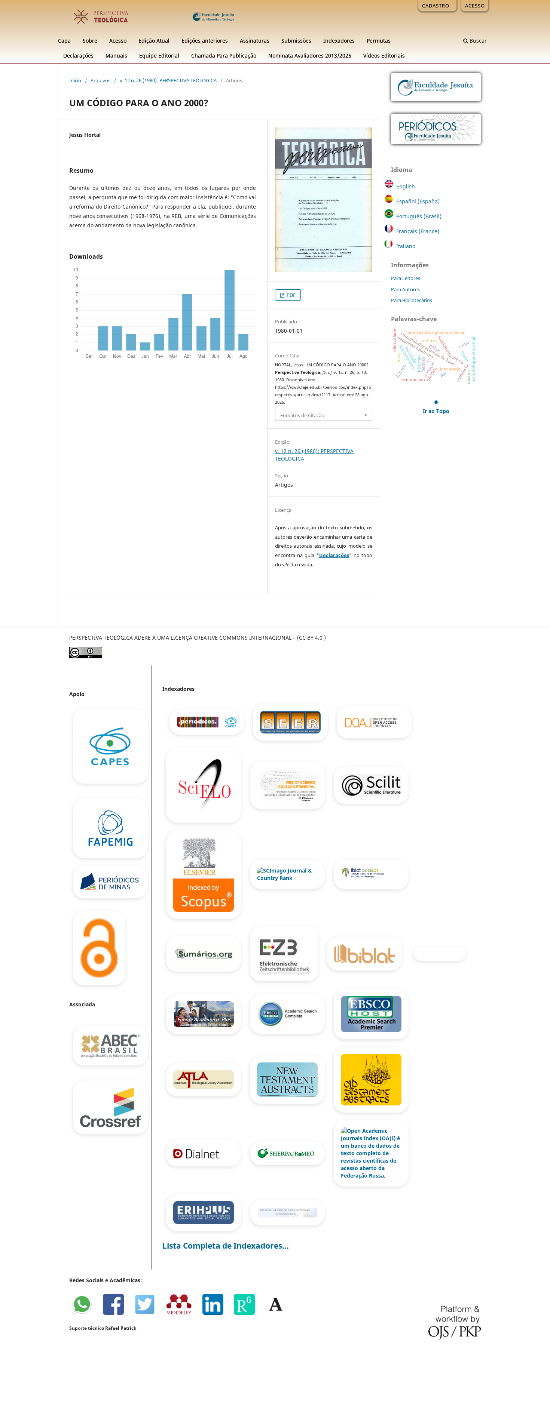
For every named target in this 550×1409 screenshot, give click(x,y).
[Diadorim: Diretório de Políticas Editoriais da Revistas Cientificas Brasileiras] (439, 953)
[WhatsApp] (85, 1313)
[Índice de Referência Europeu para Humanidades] (204, 1211)
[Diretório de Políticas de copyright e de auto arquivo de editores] (288, 1152)
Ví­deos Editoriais (384, 55)
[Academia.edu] (279, 1313)
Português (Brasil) (418, 216)
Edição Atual (153, 40)
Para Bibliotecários (411, 300)
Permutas (379, 40)
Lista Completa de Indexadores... (225, 1245)
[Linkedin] (216, 1313)
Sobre (90, 40)
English (405, 186)
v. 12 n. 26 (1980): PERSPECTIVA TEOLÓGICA (168, 80)
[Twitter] (148, 1313)
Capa (64, 40)
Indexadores (339, 40)
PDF (290, 295)
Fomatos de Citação (302, 415)
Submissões (296, 40)
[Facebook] (117, 1313)
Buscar (477, 40)
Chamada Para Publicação (223, 55)
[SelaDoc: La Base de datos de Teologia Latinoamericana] (287, 1211)
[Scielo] (204, 784)
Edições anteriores (204, 40)
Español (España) (418, 201)
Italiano (405, 246)
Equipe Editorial (159, 55)
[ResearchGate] (248, 1313)
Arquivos (100, 80)
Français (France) (417, 231)
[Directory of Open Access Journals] (374, 721)
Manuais (116, 55)
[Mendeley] (182, 1313)
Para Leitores (405, 278)
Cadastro (435, 5)
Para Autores (405, 289)
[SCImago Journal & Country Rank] (288, 873)
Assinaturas (254, 40)
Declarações (78, 55)
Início (75, 80)
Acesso (117, 40)
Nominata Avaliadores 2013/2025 (309, 55)
